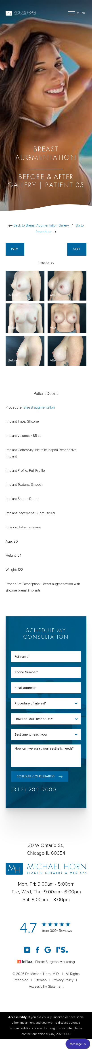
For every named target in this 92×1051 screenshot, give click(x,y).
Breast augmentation (39, 407)
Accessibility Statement (46, 986)
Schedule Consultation (36, 776)
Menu (81, 13)
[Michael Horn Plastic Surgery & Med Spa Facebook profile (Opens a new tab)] (37, 949)
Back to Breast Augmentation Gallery (41, 225)
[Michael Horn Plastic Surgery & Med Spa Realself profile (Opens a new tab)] (62, 949)
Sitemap (40, 980)
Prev (15, 249)
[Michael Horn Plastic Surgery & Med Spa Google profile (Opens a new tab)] (48, 949)
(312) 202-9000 (33, 789)
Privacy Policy (63, 980)
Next (77, 249)
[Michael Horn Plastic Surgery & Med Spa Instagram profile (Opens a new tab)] (27, 949)
